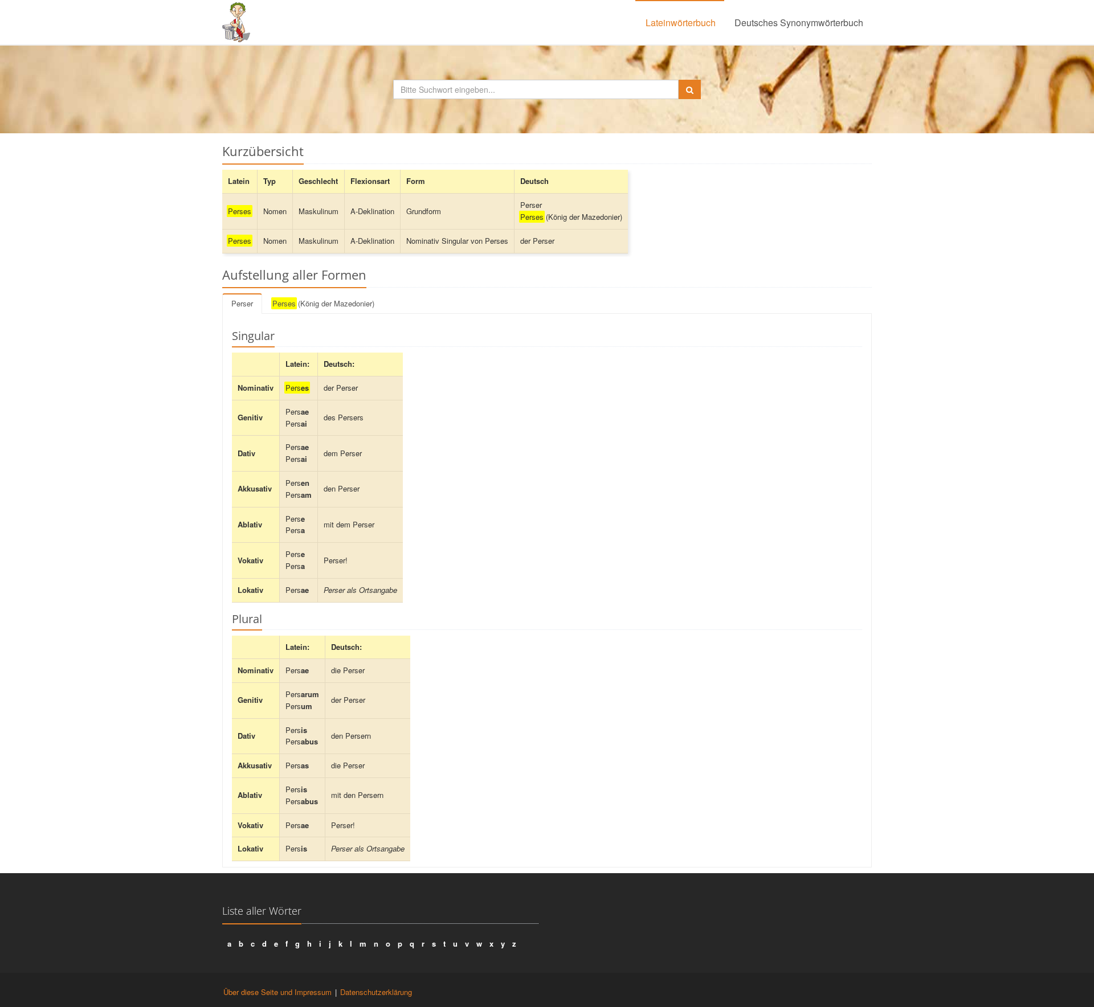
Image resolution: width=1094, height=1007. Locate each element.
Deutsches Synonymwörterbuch (798, 22)
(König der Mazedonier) (323, 303)
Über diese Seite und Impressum (277, 991)
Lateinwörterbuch (681, 22)
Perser (242, 303)
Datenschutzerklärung (376, 991)
